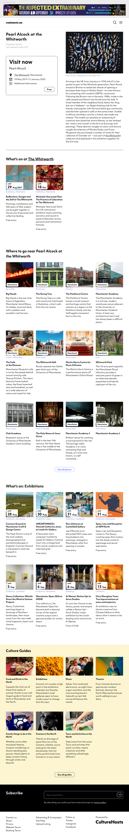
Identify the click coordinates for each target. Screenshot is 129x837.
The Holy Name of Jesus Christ (48, 435)
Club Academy (13, 433)
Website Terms (13, 827)
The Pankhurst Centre (77, 293)
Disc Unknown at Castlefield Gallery (75, 525)
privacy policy (100, 802)
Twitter (69, 820)
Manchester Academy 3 (78, 433)
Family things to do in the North (18, 735)
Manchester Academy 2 (108, 433)
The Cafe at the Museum (13, 364)
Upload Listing (43, 824)
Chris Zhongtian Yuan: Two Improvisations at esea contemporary (107, 599)
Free (49, 89)
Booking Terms (13, 830)
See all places (64, 469)
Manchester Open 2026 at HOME (49, 598)
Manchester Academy (107, 293)
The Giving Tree (44, 293)
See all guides (64, 774)
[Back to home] (14, 22)
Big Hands (11, 293)
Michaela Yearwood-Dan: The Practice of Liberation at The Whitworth (49, 199)
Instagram (71, 824)
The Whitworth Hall (46, 362)
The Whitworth (21, 75)
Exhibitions (41, 679)
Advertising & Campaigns (48, 817)
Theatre (100, 679)
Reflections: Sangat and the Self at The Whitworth (19, 198)
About (9, 820)
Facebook (71, 827)
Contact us (11, 817)
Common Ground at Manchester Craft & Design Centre (16, 526)
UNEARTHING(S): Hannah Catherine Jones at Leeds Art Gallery (48, 526)
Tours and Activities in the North (79, 735)
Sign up (119, 794)
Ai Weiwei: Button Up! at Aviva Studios (78, 598)
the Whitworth (112, 135)
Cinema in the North (46, 733)
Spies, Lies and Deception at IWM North (109, 525)
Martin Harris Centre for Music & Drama (78, 364)
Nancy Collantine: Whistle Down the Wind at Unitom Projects (19, 599)
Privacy (9, 824)
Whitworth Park (104, 362)
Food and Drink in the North (17, 680)
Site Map (40, 820)
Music (69, 679)
